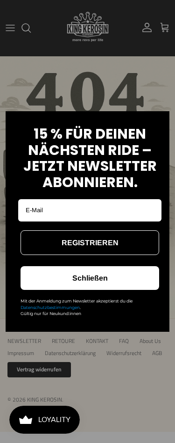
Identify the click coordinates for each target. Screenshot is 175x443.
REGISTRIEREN (90, 243)
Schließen (90, 278)
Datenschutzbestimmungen (50, 307)
